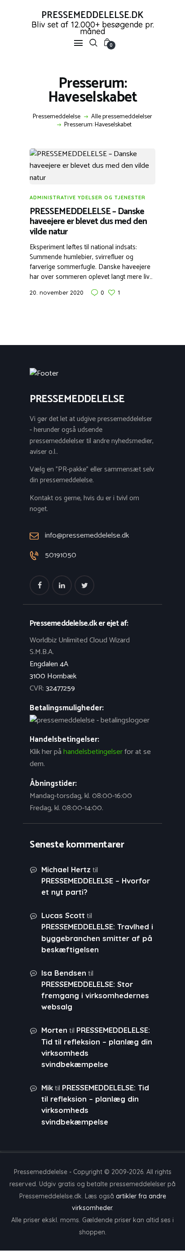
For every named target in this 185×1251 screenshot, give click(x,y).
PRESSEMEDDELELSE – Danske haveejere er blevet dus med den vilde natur (88, 222)
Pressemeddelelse (56, 117)
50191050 (60, 555)
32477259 (60, 688)
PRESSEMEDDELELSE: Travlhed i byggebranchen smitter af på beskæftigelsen (97, 938)
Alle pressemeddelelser (121, 117)
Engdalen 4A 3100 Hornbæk (53, 670)
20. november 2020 (57, 292)
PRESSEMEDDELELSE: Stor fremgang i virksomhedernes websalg (95, 995)
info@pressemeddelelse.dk (87, 535)
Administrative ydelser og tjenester (87, 197)
